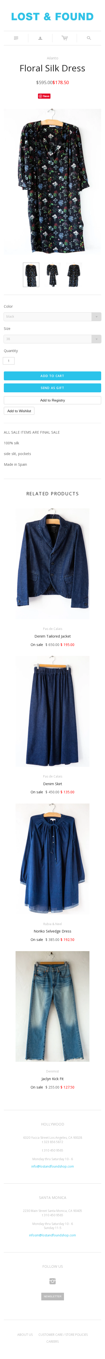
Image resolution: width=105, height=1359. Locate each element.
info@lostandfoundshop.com (52, 1166)
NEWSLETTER (52, 1296)
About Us (25, 1334)
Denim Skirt (52, 783)
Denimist (52, 1071)
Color (8, 306)
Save (46, 96)
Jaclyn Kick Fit (53, 1078)
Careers (52, 1341)
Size (7, 328)
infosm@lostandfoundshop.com (52, 1235)
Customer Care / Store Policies (63, 1334)
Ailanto (52, 58)
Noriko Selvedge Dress (52, 931)
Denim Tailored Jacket (52, 636)
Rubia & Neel (52, 924)
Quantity (11, 350)
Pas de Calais (52, 629)
